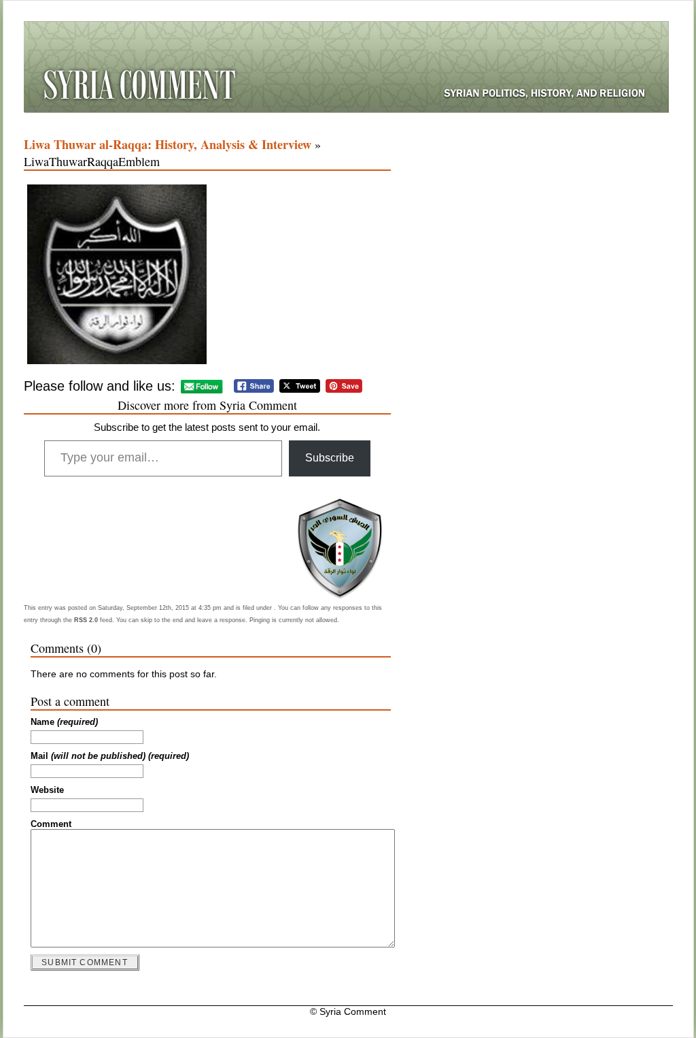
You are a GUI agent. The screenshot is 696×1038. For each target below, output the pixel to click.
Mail (110, 756)
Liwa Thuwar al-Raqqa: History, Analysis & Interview (167, 144)
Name (64, 722)
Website (47, 790)
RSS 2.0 (86, 620)
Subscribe (329, 458)
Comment (51, 824)
